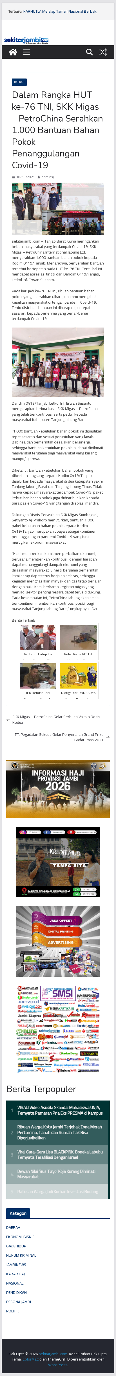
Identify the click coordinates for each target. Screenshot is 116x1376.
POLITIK (12, 1311)
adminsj (48, 177)
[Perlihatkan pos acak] (103, 52)
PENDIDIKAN (16, 1292)
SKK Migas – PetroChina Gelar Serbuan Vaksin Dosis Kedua (56, 719)
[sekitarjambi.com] (58, 38)
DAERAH (19, 82)
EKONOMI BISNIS (20, 1236)
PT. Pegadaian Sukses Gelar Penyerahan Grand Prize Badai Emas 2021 (59, 737)
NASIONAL (14, 1283)
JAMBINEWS (16, 1264)
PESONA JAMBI (18, 1301)
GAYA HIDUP (16, 1246)
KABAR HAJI (16, 1274)
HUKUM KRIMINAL (21, 1255)
